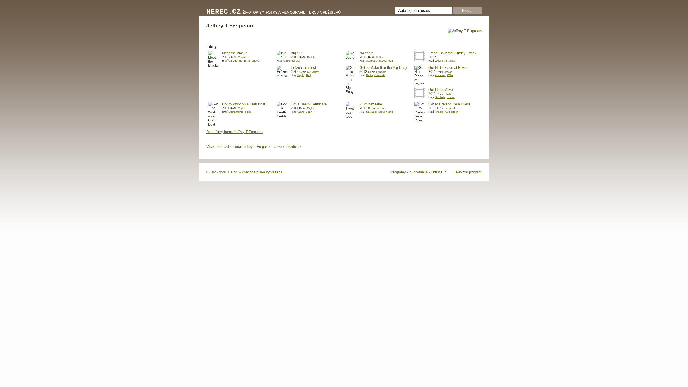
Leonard (381, 71)
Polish (311, 57)
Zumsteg (440, 75)
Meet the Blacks (235, 53)
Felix (248, 111)
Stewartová (386, 60)
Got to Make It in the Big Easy (383, 68)
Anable (439, 111)
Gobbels (440, 97)
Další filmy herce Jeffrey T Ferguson (234, 132)
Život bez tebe (371, 104)
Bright (300, 75)
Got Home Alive (440, 90)
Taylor (242, 57)
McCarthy (313, 71)
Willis (450, 75)
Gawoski (379, 75)
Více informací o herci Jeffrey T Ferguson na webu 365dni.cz (254, 147)
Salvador (371, 111)
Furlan (451, 97)
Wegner (439, 60)
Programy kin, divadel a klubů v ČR (418, 172)
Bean (309, 111)
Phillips (449, 93)
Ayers (300, 111)
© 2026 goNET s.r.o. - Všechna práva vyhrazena (244, 172)
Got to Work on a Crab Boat (243, 104)
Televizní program (468, 172)
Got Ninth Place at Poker (447, 68)
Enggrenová (251, 60)
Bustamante (235, 111)
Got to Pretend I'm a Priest (449, 104)
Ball (308, 75)
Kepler (296, 60)
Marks (287, 60)
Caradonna (235, 60)
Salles (380, 57)
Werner (380, 108)
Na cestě (367, 53)
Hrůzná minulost (303, 68)
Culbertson (451, 111)
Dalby (369, 75)
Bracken (451, 60)
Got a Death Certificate (309, 104)
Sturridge (371, 60)
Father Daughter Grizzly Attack (452, 53)
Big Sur (296, 53)
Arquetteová (385, 111)
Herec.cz (223, 12)
